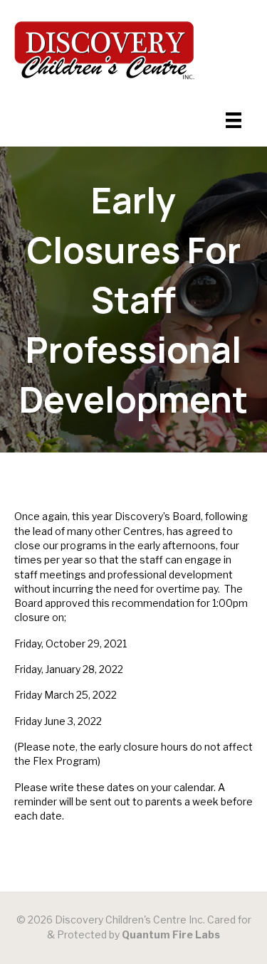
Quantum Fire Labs (171, 934)
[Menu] (233, 120)
